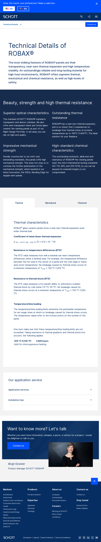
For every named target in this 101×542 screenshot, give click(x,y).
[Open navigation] (96, 16)
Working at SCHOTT (59, 511)
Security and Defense (11, 521)
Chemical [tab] (82, 203)
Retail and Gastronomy (12, 518)
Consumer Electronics (11, 503)
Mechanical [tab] (50, 203)
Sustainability (57, 498)
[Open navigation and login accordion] (88, 16)
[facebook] (80, 537)
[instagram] (84, 537)
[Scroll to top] (94, 481)
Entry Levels (57, 514)
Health (5, 506)
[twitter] (92, 537)
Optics (5, 515)
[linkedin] (88, 537)
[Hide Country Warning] (96, 3)
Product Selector (34, 495)
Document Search (59, 500)
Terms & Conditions (62, 538)
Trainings (31, 511)
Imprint (36, 538)
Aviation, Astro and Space (13, 500)
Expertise (31, 505)
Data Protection (47, 538)
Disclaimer (27, 538)
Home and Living (9, 509)
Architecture (8, 495)
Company (56, 495)
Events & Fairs (82, 505)
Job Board (56, 517)
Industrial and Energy (11, 512)
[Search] (81, 16)
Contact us (91, 24)
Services (31, 508)
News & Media (82, 508)
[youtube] (96, 537)
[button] (50, 390)
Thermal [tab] (19, 203)
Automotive (7, 498)
